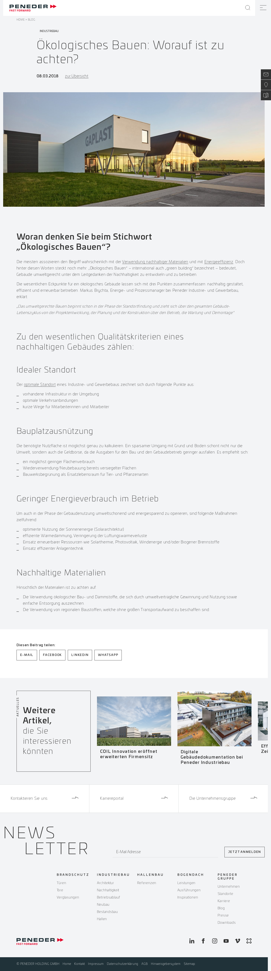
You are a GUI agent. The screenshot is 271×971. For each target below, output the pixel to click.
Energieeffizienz (218, 262)
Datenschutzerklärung (122, 964)
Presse (223, 915)
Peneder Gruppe (228, 876)
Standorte (225, 894)
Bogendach (190, 874)
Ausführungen (189, 890)
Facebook (52, 655)
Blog (31, 19)
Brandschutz (73, 874)
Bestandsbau (107, 912)
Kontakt (79, 964)
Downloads (227, 922)
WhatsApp (108, 655)
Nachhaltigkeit (108, 890)
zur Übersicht (76, 76)
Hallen (102, 919)
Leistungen (186, 883)
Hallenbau (150, 874)
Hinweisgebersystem (166, 964)
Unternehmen (229, 886)
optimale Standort (40, 385)
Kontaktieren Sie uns (29, 799)
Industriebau (113, 874)
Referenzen (146, 883)
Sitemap (189, 964)
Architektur (105, 883)
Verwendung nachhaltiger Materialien (155, 262)
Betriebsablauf (108, 897)
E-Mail (27, 655)
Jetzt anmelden (244, 852)
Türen (61, 883)
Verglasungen (68, 897)
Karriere (224, 901)
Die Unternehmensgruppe (212, 799)
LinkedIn (79, 655)
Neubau (103, 904)
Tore (60, 890)
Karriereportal (112, 799)
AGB (144, 964)
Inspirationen (187, 897)
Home (21, 19)
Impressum (96, 964)
